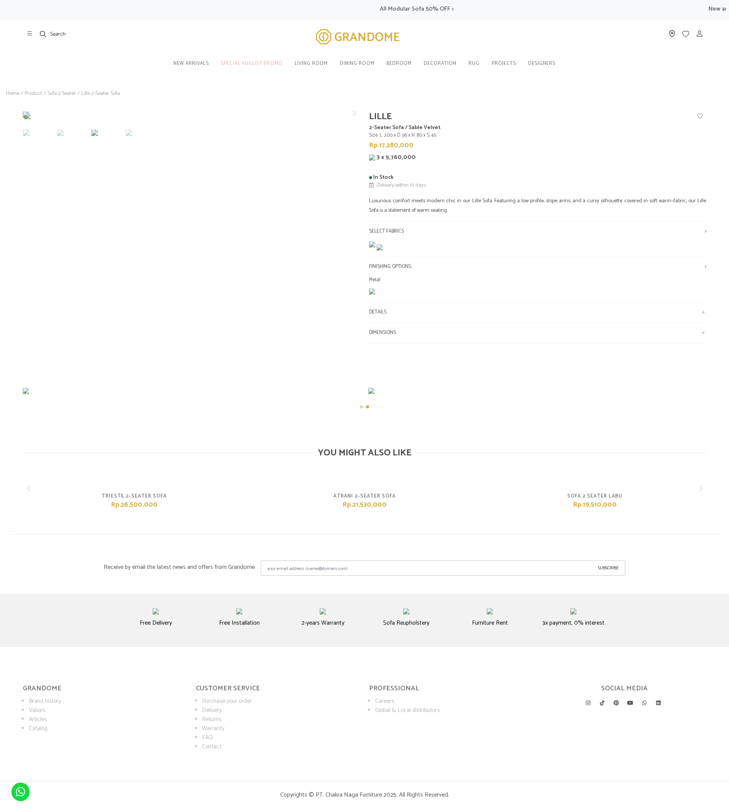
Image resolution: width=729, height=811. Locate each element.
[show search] (43, 34)
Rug (474, 64)
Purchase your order (227, 701)
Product (33, 93)
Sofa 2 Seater (61, 93)
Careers (384, 701)
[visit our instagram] (588, 703)
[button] (354, 113)
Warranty (213, 728)
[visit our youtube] (630, 703)
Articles (38, 719)
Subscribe (608, 568)
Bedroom (399, 64)
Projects (504, 64)
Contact (211, 747)
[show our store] (29, 34)
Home (12, 93)
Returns (211, 719)
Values (37, 710)
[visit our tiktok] (602, 703)
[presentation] (16, 401)
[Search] (43, 34)
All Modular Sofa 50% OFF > (406, 9)
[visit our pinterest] (616, 703)
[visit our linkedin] (658, 703)
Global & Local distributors (407, 710)
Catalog (38, 728)
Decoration (440, 64)
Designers (541, 64)
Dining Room (357, 64)
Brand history (45, 701)
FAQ (207, 737)
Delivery (212, 710)
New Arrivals (191, 64)
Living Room (311, 64)
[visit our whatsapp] (644, 703)
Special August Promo (251, 64)
